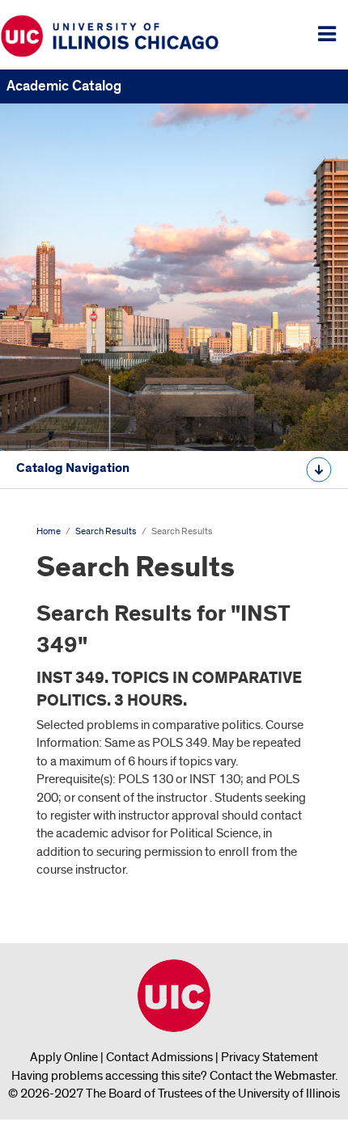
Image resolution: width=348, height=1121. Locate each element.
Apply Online (64, 1057)
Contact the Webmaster (272, 1076)
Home (48, 531)
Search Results (106, 531)
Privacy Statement (269, 1057)
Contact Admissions (159, 1057)
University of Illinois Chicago (174, 995)
